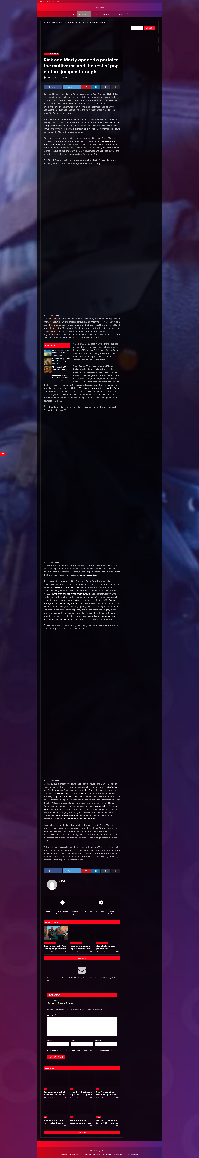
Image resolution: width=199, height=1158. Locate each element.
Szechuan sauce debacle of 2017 (79, 819)
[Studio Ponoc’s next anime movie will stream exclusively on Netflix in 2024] (47, 353)
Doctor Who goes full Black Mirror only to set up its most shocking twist (61, 360)
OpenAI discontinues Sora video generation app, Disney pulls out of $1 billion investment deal (108, 1093)
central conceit (109, 141)
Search (134, 25)
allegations (57, 796)
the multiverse (50, 144)
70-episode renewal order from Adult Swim (99, 388)
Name (50, 1040)
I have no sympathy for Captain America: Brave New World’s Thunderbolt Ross (81, 947)
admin (62, 881)
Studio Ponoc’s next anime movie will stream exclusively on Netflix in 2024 (60, 352)
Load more (81, 958)
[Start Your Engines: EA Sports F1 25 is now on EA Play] (108, 1107)
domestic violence (74, 796)
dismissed (82, 793)
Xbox (98, 1117)
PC (45, 1089)
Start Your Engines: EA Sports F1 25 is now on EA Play (108, 1121)
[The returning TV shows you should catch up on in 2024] (47, 369)
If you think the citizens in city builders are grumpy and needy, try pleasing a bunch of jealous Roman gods (82, 1093)
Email (73, 1040)
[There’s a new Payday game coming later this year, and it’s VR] (82, 1107)
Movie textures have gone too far (105, 947)
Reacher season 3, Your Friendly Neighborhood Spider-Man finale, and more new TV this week (55, 947)
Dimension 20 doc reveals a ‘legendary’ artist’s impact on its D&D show (60, 377)
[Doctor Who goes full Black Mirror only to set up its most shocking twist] (47, 361)
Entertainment (51, 54)
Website (98, 1040)
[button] (53, 1003)
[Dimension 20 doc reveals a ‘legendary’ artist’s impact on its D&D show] (47, 378)
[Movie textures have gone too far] (108, 933)
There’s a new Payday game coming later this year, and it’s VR (80, 1121)
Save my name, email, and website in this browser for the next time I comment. (81, 1051)
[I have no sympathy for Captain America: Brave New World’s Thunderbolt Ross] (82, 933)
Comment (51, 1015)
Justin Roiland (61, 793)
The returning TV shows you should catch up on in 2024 (60, 368)
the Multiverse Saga (88, 575)
